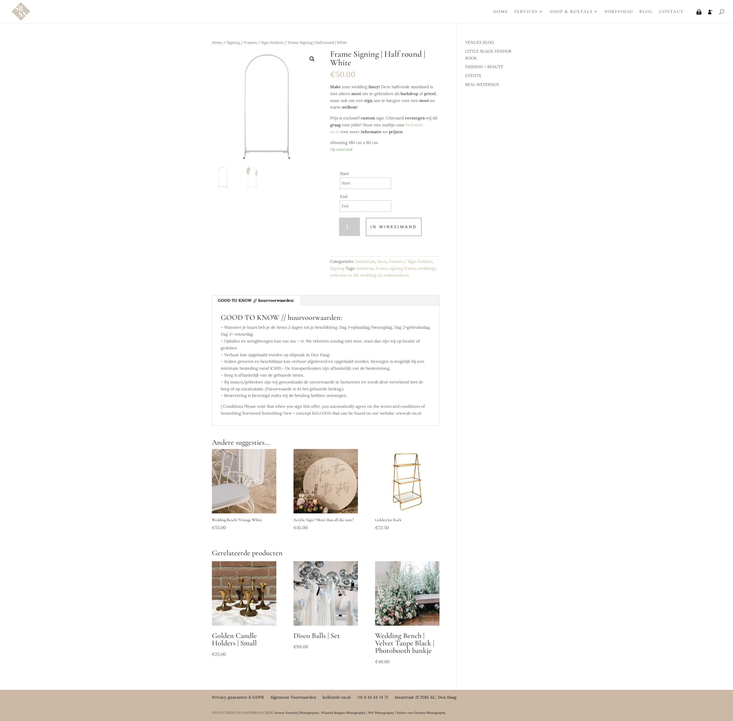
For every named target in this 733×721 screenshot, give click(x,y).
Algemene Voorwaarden (293, 697)
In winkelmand (394, 227)
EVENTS (473, 75)
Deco (382, 261)
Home (217, 42)
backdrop (365, 268)
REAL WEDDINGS (482, 84)
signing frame (402, 268)
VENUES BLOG (479, 42)
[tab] (256, 300)
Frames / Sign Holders (263, 42)
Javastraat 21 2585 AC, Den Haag (425, 697)
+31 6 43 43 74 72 (372, 697)
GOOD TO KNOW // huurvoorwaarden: (256, 300)
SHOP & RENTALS (571, 11)
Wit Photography (381, 713)
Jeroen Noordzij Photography (296, 713)
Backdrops (365, 261)
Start (344, 173)
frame (381, 268)
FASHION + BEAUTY (484, 66)
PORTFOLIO (619, 11)
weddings (427, 268)
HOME (500, 11)
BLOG (646, 11)
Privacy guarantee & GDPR (238, 697)
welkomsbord (396, 275)
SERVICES (526, 11)
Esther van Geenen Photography (421, 713)
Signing (233, 42)
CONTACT (671, 11)
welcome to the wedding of (355, 275)
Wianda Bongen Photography (343, 713)
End (343, 196)
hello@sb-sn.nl (336, 697)
